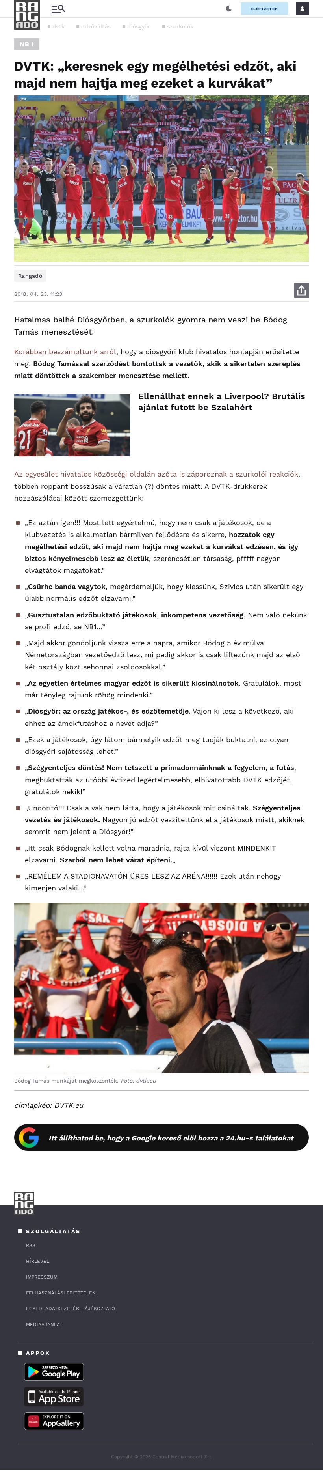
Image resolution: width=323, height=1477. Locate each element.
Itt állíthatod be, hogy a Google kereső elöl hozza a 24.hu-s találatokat (170, 1138)
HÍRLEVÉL (37, 1261)
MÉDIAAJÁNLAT (44, 1324)
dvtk (58, 26)
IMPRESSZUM (42, 1277)
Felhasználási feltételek (60, 1293)
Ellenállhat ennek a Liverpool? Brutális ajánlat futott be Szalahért (221, 401)
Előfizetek (264, 9)
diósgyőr (138, 26)
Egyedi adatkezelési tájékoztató (70, 1308)
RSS (30, 1245)
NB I (27, 44)
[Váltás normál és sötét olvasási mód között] (229, 8)
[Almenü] (58, 9)
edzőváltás (96, 26)
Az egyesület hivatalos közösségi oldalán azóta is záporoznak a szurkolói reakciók (156, 474)
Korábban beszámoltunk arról (65, 352)
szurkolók (180, 26)
